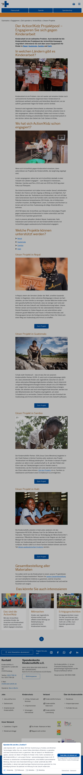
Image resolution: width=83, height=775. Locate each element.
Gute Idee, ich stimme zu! (68, 755)
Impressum (73, 770)
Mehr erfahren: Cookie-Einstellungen (68, 760)
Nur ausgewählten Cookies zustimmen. (68, 758)
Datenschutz (65, 770)
